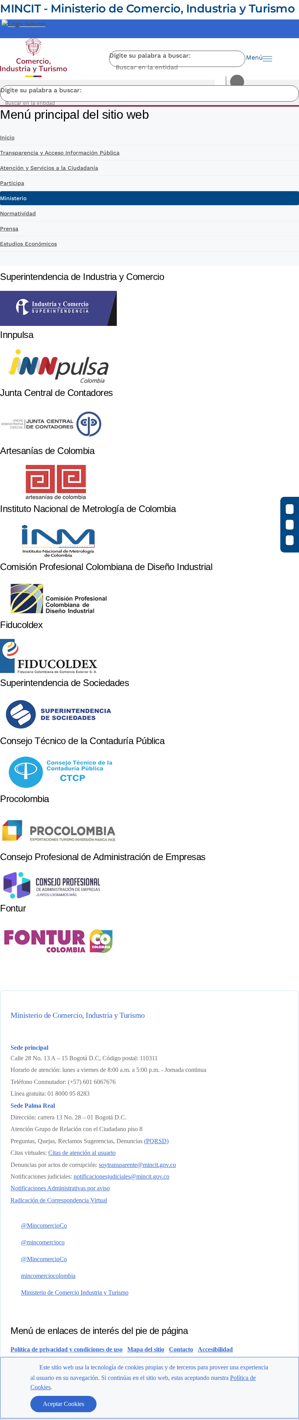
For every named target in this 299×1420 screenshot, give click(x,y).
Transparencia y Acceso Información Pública (60, 153)
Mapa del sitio (145, 1349)
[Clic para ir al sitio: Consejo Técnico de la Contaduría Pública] (58, 788)
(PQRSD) (156, 1141)
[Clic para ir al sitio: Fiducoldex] (48, 672)
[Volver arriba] (282, 1238)
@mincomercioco (43, 1242)
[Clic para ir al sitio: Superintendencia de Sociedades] (58, 730)
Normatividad (18, 213)
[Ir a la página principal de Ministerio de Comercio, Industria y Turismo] (33, 59)
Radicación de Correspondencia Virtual (59, 1200)
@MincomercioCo (44, 1225)
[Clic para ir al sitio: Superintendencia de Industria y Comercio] (58, 323)
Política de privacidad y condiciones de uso (67, 1349)
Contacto (181, 1349)
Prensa (9, 228)
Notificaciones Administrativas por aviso (60, 1188)
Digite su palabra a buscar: (150, 55)
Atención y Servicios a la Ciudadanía (49, 168)
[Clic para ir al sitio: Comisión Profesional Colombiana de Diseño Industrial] (58, 614)
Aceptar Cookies (63, 1404)
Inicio (7, 137)
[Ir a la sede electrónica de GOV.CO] (23, 24)
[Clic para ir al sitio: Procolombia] (58, 846)
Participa (12, 183)
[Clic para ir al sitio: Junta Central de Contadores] (51, 439)
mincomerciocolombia (48, 1275)
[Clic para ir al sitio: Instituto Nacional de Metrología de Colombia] (58, 556)
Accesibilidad (215, 1349)
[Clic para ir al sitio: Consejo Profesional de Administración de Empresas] (52, 897)
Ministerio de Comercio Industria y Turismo (74, 1292)
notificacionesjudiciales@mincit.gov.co (121, 1176)
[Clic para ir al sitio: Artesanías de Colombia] (58, 497)
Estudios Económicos (28, 244)
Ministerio (13, 198)
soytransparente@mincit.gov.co (137, 1164)
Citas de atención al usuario (82, 1152)
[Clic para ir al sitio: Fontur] (58, 957)
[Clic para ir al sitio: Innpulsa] (58, 381)
